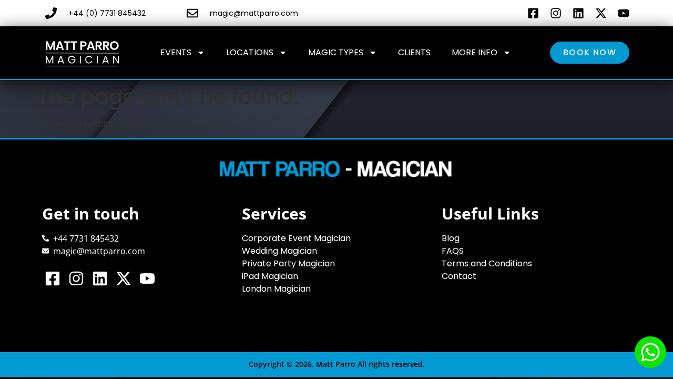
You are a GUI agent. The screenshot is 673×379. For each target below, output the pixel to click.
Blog (451, 238)
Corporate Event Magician (296, 238)
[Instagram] (555, 13)
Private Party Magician (288, 263)
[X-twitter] (600, 13)
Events (175, 52)
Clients (414, 52)
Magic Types (335, 52)
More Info (474, 52)
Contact (459, 276)
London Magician (276, 289)
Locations (249, 52)
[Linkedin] (578, 13)
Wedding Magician (279, 251)
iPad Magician (270, 276)
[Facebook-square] (533, 13)
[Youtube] (623, 13)
